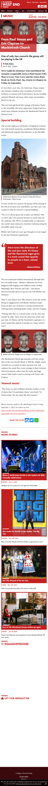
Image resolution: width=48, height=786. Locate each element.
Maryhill (33, 17)
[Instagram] (45, 6)
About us (24, 779)
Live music (42, 17)
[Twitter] (42, 6)
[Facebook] (39, 6)
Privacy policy (24, 776)
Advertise (35, 2)
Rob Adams (9, 64)
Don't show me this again (33, 784)
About (29, 2)
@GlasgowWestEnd (16, 643)
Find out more (20, 784)
